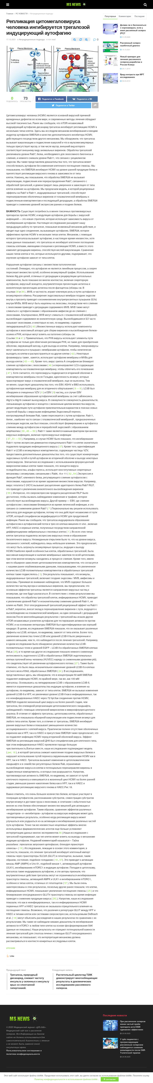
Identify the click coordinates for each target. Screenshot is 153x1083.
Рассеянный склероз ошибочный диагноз (130, 44)
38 (17, 291)
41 (22, 338)
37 (9, 438)
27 (76, 663)
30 (23, 431)
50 (34, 431)
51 (13, 438)
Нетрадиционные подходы (41, 13)
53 (19, 438)
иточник (10, 948)
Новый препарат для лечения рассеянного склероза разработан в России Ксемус (131, 60)
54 (74, 473)
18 (56, 859)
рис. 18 (11, 752)
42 (72, 353)
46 (50, 365)
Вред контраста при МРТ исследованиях (132, 75)
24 (60, 671)
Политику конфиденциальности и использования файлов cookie (66, 1079)
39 (22, 291)
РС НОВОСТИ (22, 13)
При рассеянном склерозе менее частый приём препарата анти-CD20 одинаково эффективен (132, 1025)
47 (9, 373)
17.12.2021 (11, 39)
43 (25, 361)
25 (89, 890)
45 (31, 361)
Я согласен (110, 1079)
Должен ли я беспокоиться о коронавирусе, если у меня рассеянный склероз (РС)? (133, 29)
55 (9, 493)
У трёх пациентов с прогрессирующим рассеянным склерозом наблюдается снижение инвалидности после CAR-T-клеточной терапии (132, 1046)
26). (55, 898)
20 (15, 651)
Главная (9, 13)
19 (20, 848)
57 (60, 859)
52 (70, 473)
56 (60, 832)
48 (28, 431)
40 (33, 326)
